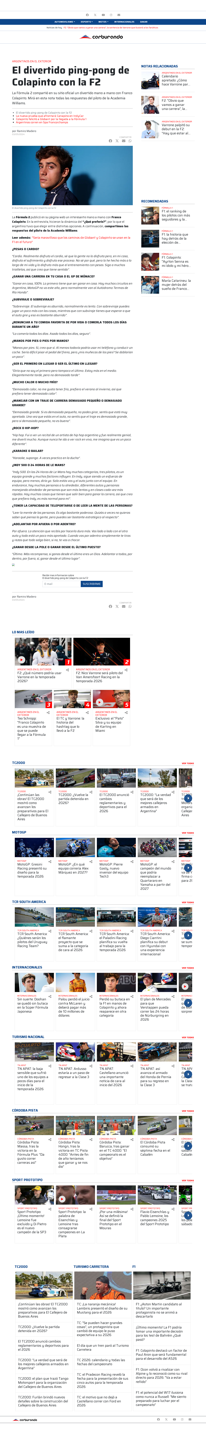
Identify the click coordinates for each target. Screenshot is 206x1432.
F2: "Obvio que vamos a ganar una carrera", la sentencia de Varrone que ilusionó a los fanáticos (111, 27)
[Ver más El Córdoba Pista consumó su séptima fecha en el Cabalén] (157, 1125)
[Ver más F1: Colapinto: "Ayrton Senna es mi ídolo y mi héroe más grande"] (150, 262)
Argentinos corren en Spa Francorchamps (42, 122)
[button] (64, 22)
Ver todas (188, 763)
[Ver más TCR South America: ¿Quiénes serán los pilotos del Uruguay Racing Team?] (34, 917)
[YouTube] (103, 15)
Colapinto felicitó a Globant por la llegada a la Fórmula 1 (51, 119)
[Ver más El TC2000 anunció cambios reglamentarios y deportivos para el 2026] (116, 778)
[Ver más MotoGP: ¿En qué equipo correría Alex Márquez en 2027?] (75, 847)
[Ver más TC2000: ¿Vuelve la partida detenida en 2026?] (75, 778)
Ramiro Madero (26, 131)
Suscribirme (92, 584)
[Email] (119, 15)
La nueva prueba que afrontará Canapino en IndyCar (50, 116)
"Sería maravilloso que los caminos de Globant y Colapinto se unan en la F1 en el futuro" (71, 239)
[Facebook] (87, 15)
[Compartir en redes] (67, 670)
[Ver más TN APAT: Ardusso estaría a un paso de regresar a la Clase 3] (75, 1052)
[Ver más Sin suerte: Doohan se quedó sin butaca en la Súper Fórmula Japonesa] (34, 982)
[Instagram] (111, 15)
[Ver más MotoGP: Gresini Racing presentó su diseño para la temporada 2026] (34, 847)
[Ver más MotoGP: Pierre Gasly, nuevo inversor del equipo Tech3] (116, 847)
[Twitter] (95, 15)
